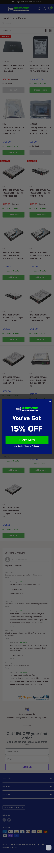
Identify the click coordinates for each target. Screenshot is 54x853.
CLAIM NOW (27, 440)
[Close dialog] (50, 400)
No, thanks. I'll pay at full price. (27, 446)
